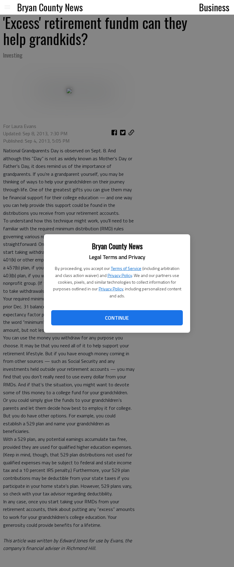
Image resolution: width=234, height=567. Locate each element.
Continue (117, 317)
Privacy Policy (120, 275)
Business (214, 7)
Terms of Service (126, 268)
